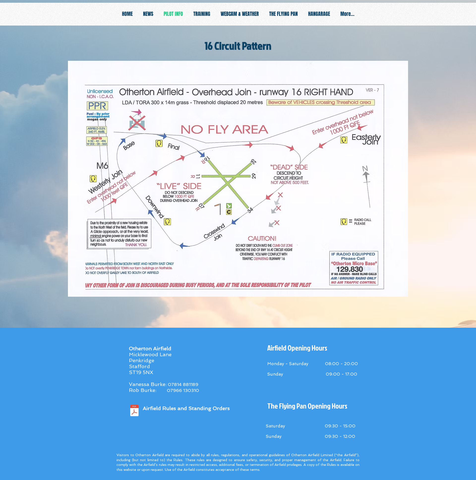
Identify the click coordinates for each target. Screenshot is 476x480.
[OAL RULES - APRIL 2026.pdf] (134, 411)
